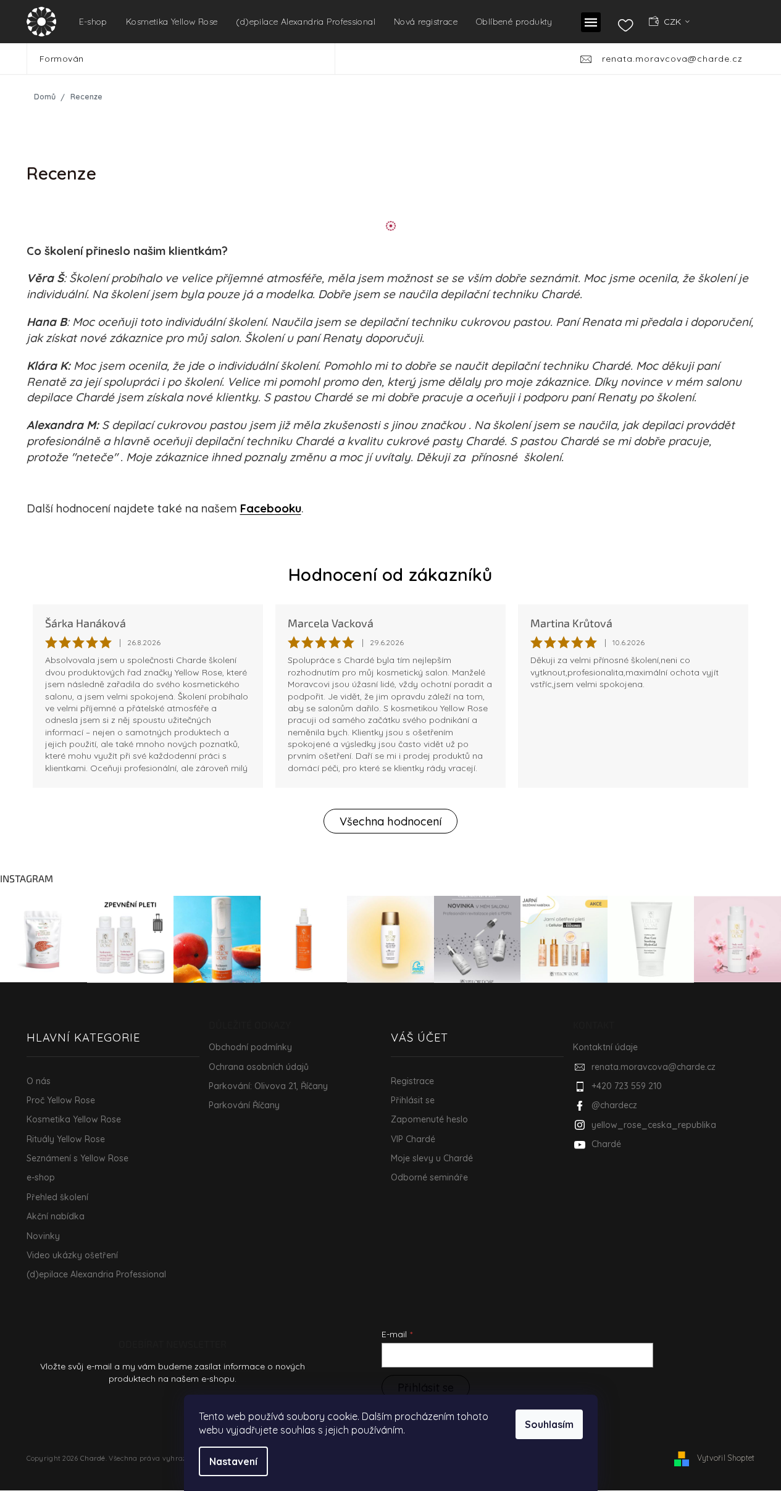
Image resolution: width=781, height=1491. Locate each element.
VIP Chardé (413, 1139)
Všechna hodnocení (390, 821)
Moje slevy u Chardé (432, 1158)
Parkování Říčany (244, 1105)
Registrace (412, 1081)
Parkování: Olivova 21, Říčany (268, 1086)
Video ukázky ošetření (72, 1255)
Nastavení (233, 1461)
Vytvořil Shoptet (726, 1458)
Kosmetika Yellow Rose (74, 1119)
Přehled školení (57, 1197)
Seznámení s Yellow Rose (77, 1158)
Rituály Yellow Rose (66, 1139)
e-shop (41, 1177)
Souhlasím (549, 1424)
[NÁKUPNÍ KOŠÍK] (736, 21)
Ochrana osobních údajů (259, 1066)
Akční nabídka (56, 1216)
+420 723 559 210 (626, 1086)
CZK (673, 21)
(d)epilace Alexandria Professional (96, 1274)
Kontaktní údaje (605, 1047)
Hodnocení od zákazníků (390, 574)
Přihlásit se (413, 1100)
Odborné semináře (429, 1177)
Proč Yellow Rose (61, 1100)
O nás (39, 1081)
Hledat (353, 58)
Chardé (606, 1144)
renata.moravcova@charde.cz (653, 1066)
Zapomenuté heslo (429, 1119)
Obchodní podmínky (250, 1047)
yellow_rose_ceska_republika (653, 1124)
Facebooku (270, 508)
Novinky (43, 1236)
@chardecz (614, 1105)
